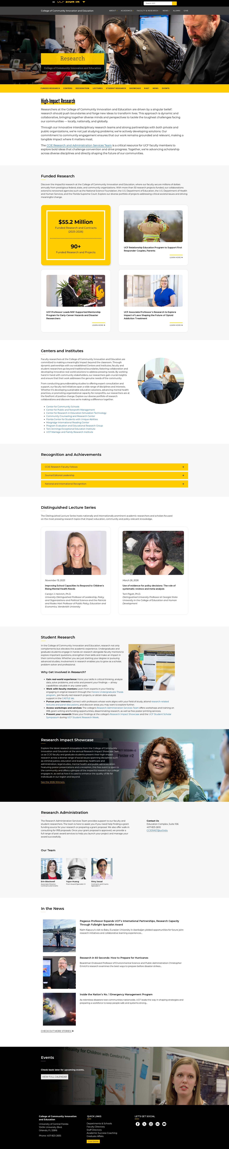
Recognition (82, 88)
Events (165, 88)
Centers (67, 88)
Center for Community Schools (62, 406)
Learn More (98, 325)
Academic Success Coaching (102, 1133)
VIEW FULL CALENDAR (54, 1077)
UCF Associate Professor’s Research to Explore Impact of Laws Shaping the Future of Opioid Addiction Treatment (150, 315)
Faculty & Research (147, 11)
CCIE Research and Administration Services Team (79, 145)
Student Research (116, 88)
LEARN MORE (175, 257)
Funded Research (50, 88)
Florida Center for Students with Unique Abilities (72, 419)
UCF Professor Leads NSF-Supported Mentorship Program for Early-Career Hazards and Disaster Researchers (73, 315)
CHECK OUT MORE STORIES (56, 1031)
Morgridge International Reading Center (67, 422)
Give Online (93, 1141)
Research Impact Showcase (124, 714)
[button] (114, 467)
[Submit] (174, 3)
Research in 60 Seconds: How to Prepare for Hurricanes (114, 957)
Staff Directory (94, 1130)
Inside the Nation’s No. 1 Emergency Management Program (116, 994)
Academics (126, 11)
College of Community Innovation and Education (67, 11)
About (112, 11)
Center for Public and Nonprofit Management (70, 410)
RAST (146, 88)
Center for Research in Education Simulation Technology (76, 413)
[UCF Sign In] (131, 3)
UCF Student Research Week (83, 717)
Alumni (176, 11)
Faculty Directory (96, 1126)
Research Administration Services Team (118, 708)
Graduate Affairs (95, 1136)
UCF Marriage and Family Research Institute (69, 432)
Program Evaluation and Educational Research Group (74, 425)
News (165, 11)
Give (186, 11)
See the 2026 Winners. (53, 782)
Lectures (98, 88)
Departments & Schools (99, 1123)
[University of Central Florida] (71, 3)
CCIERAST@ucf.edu (157, 830)
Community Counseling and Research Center (70, 416)
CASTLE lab (68, 698)
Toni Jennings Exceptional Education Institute (70, 429)
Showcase (135, 88)
